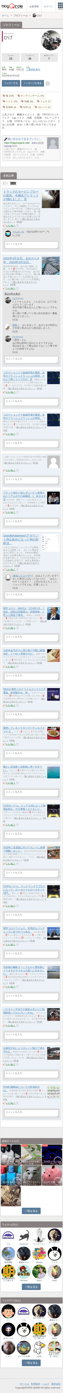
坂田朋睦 (8, 1262)
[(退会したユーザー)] (8, 577)
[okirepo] (39, 1253)
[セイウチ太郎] (24, 1347)
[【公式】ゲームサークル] (52, 1154)
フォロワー (30, 57)
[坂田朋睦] (8, 1253)
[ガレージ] (43, 107)
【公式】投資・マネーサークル (52, 1183)
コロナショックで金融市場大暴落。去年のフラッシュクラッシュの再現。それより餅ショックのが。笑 (24, 376)
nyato (39, 1356)
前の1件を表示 (12, 293)
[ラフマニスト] (39, 1235)
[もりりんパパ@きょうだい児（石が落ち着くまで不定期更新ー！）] (55, 1347)
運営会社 (56, 1384)
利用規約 (35, 1384)
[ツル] (8, 1235)
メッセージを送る (32, 83)
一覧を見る (31, 1211)
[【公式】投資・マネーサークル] (52, 1175)
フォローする (11, 83)
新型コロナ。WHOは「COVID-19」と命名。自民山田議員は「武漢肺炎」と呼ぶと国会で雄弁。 (24, 611)
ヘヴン (8, 1356)
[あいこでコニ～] (55, 1235)
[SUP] (25, 107)
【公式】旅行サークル (11, 1183)
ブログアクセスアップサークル (31, 1183)
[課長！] (8, 327)
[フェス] (44, 101)
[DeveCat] (24, 1235)
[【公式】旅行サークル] (11, 1175)
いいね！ (11, 225)
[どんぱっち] (8, 233)
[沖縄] (27, 101)
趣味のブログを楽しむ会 (31, 1163)
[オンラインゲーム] (31, 95)
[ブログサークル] (12, 6)
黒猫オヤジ (24, 1262)
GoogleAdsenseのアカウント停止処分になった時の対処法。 (20, 539)
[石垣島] (10, 107)
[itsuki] (55, 1271)
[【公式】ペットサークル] (11, 1196)
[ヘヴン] (8, 1347)
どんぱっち (18, 231)
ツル (8, 1244)
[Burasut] (24, 1271)
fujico (39, 1280)
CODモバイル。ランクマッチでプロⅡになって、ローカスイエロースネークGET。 (24, 889)
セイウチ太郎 (24, 1356)
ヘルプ (45, 1384)
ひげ (14, 298)
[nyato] (39, 1347)
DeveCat (24, 1244)
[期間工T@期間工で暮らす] (8, 1271)
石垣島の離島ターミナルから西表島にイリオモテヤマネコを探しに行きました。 (24, 970)
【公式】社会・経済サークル (11, 1163)
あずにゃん (8, 1338)
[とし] (8, 1311)
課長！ (15, 325)
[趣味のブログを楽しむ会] (31, 1154)
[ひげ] (8, 300)
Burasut (23, 1280)
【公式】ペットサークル (11, 1204)
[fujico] (39, 1271)
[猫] (8, 95)
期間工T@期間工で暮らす (8, 1279)
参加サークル (49, 57)
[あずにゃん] (8, 1329)
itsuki (54, 1280)
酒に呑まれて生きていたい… (20, 283)
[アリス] (55, 1253)
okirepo (39, 1262)
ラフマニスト (39, 1244)
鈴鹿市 (36, 69)
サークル (24, 1384)
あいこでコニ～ (55, 1243)
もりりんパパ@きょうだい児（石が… (55, 1354)
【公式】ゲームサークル (52, 1163)
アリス (55, 1262)
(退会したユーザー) (22, 575)
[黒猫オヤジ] (24, 1253)
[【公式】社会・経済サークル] (11, 1154)
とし (8, 1320)
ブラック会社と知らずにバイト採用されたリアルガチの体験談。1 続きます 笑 (25, 496)
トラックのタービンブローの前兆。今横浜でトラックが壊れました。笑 (20, 195)
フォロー (11, 57)
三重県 (29, 69)
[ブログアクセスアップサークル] (31, 1175)
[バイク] (10, 101)
